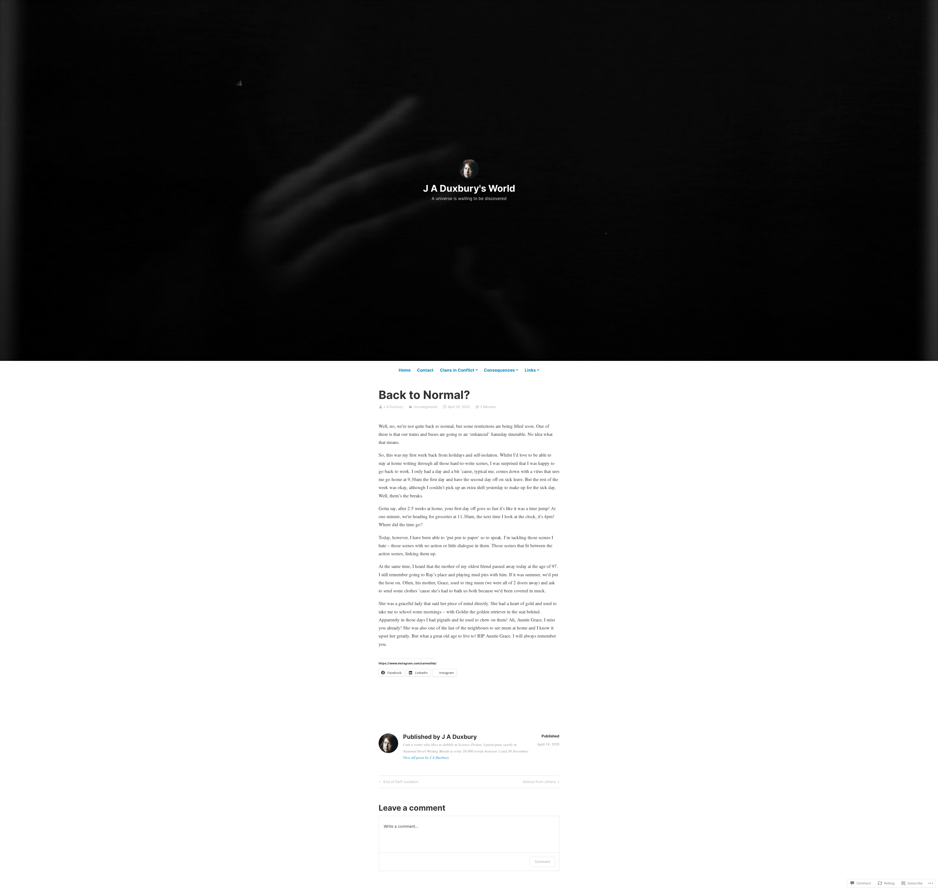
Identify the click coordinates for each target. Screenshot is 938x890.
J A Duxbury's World (469, 188)
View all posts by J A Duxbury (426, 757)
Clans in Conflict (457, 370)
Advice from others (539, 782)
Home (405, 370)
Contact (425, 370)
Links (530, 370)
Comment (542, 861)
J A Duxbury (393, 407)
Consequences (499, 370)
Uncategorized (425, 407)
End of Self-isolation (398, 782)
